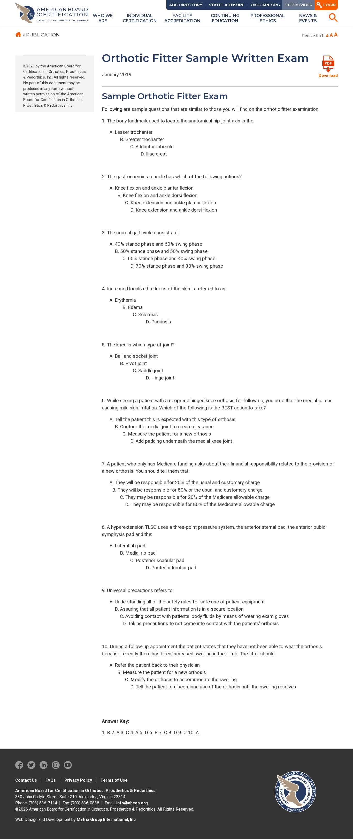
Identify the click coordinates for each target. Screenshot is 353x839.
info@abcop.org (132, 803)
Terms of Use (114, 780)
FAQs (50, 780)
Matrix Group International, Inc (106, 819)
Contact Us (26, 780)
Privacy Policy (78, 780)
